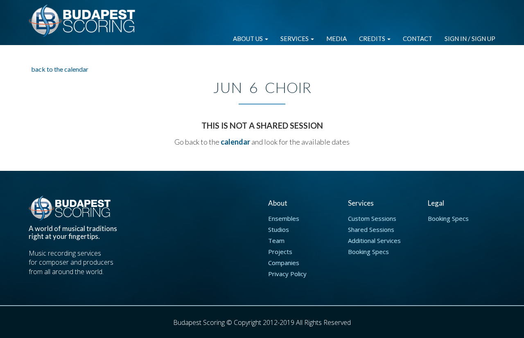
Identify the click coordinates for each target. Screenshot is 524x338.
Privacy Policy (287, 274)
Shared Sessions (371, 229)
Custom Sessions (372, 218)
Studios (278, 229)
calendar (235, 141)
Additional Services (374, 240)
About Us (248, 38)
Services (295, 38)
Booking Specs (368, 251)
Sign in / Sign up (470, 38)
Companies (283, 263)
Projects (280, 251)
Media (336, 38)
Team (276, 240)
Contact (417, 38)
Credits (372, 38)
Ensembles (283, 218)
